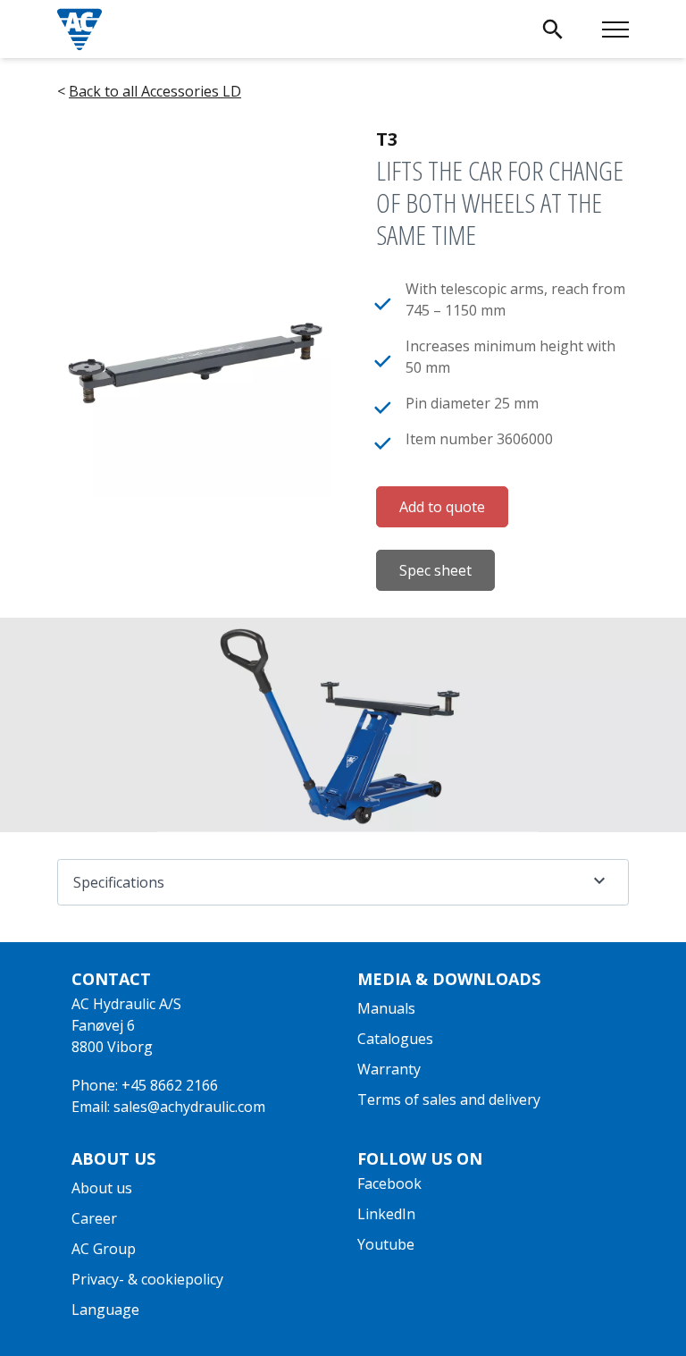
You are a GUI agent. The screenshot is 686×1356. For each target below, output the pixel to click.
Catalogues (395, 1039)
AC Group (103, 1249)
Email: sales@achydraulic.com (168, 1106)
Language (105, 1309)
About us (101, 1188)
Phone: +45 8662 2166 (144, 1085)
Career (94, 1218)
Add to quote (442, 507)
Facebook (389, 1183)
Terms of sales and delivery (448, 1099)
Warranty (389, 1069)
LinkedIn (386, 1214)
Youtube (385, 1244)
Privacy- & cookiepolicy (147, 1279)
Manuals (386, 1008)
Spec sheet (435, 570)
